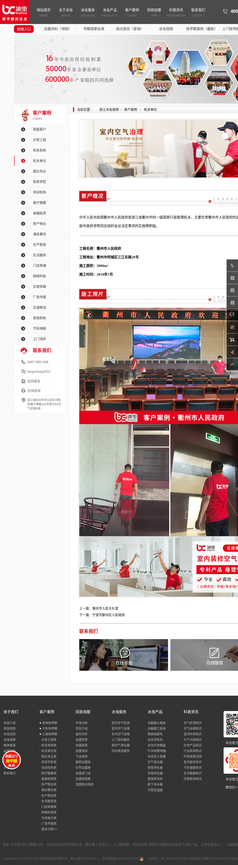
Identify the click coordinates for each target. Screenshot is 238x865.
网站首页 (44, 12)
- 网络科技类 (48, 812)
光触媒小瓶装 (157, 723)
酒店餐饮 (39, 234)
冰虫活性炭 (155, 739)
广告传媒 (39, 297)
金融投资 (39, 213)
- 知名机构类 (48, 745)
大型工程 (39, 140)
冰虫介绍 (9, 723)
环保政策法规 (193, 756)
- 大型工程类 (48, 739)
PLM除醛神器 (157, 751)
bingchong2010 (38, 371)
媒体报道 (9, 745)
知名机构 (39, 150)
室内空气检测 (121, 723)
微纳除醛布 (155, 734)
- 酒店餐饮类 (48, 790)
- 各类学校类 (48, 762)
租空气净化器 (121, 745)
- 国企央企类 (48, 756)
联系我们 (198, 12)
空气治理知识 (193, 728)
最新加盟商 (83, 762)
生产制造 (39, 244)
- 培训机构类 (48, 767)
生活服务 (39, 255)
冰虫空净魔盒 (157, 745)
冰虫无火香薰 (157, 756)
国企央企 (39, 171)
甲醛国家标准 (93, 29)
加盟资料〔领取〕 (58, 29)
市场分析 (82, 723)
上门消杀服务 (121, 739)
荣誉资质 (9, 728)
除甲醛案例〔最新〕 (202, 29)
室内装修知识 (193, 762)
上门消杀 (39, 339)
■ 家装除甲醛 (48, 723)
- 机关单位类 (48, 751)
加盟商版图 (83, 778)
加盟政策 (82, 745)
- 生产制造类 (48, 795)
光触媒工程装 (157, 728)
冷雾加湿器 (155, 790)
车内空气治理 (121, 734)
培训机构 (39, 192)
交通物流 (39, 307)
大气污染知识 (193, 739)
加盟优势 (82, 739)
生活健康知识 (193, 773)
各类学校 (39, 182)
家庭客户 (39, 129)
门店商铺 (39, 265)
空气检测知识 (193, 723)
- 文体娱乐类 (48, 818)
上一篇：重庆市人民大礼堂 (98, 608)
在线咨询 (33, 390)
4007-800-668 (37, 362)
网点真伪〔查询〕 (130, 29)
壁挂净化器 (155, 767)
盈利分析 (82, 734)
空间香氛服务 (121, 751)
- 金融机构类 (48, 778)
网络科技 (39, 276)
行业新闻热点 (193, 751)
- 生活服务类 (48, 801)
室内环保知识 (193, 734)
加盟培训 (82, 751)
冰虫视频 (166, 29)
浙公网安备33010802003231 (121, 858)
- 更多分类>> (48, 829)
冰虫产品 (110, 12)
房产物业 (39, 223)
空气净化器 (155, 762)
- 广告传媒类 (48, 823)
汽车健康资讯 (193, 767)
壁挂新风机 (155, 778)
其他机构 (39, 318)
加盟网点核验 (85, 784)
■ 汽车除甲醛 (48, 728)
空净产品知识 (193, 745)
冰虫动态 (9, 734)
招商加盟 (154, 12)
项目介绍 (82, 728)
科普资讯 (176, 12)
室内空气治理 (121, 728)
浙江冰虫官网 (109, 109)
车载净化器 (155, 773)
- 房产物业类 (48, 784)
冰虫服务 (88, 12)
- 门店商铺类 (48, 806)
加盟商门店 (83, 773)
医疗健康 (39, 202)
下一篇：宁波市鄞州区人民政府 (102, 615)
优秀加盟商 (83, 767)
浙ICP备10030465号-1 (84, 858)
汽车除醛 (39, 328)
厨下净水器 (155, 784)
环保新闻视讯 (193, 778)
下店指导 (82, 756)
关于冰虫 (66, 12)
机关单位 (39, 161)
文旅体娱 (39, 286)
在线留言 (33, 381)
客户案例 (132, 12)
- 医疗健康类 (48, 773)
